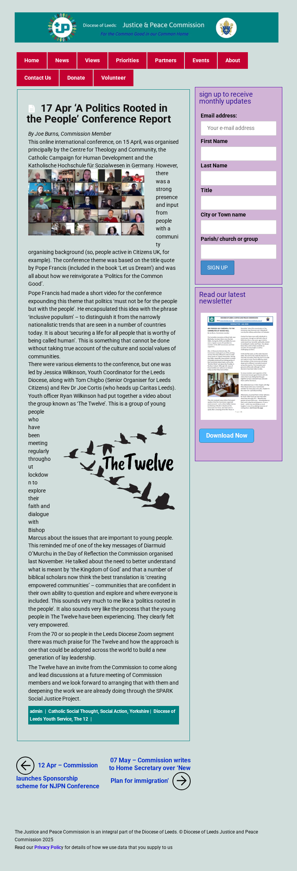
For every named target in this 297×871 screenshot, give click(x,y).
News (62, 60)
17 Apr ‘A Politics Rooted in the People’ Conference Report (99, 113)
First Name (214, 141)
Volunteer (113, 78)
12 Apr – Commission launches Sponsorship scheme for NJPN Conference (58, 773)
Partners (165, 60)
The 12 (81, 719)
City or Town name (223, 214)
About (232, 60)
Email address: (219, 115)
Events (201, 60)
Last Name (214, 165)
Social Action (113, 711)
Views (92, 60)
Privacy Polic (47, 847)
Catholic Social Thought (73, 711)
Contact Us (37, 78)
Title (206, 190)
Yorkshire (139, 711)
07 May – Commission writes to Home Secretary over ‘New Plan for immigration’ (150, 770)
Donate (76, 78)
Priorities (127, 60)
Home (31, 60)
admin (36, 711)
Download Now (227, 435)
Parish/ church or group (229, 239)
